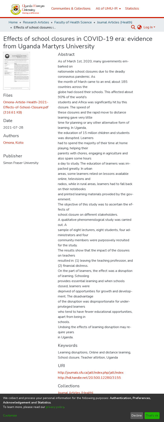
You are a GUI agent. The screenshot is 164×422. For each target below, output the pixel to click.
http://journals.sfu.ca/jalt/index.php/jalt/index (90, 372)
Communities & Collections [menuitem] (71, 8)
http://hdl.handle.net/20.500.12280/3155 (89, 377)
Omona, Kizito (13, 142)
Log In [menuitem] (148, 27)
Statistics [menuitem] (132, 8)
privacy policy (55, 407)
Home (13, 22)
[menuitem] (108, 8)
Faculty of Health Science (73, 22)
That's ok (152, 415)
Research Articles (36, 22)
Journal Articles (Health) (114, 22)
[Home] (27, 9)
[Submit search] (133, 27)
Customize (10, 415)
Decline (137, 415)
